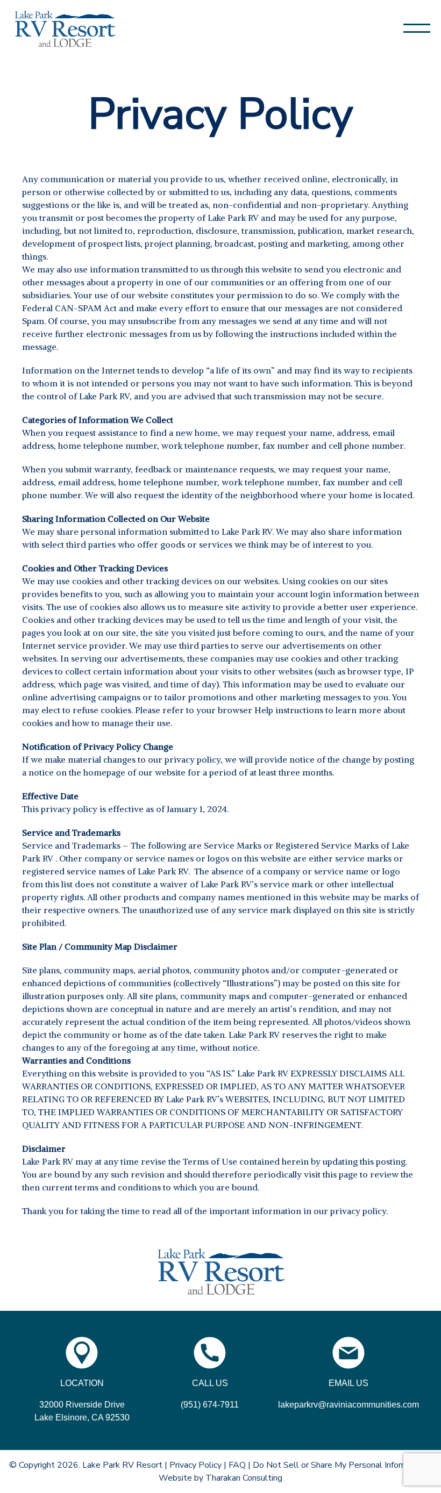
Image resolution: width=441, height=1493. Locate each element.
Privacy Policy (195, 1465)
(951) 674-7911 (210, 1404)
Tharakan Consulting (243, 1478)
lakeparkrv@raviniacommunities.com (348, 1404)
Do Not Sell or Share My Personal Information (340, 1465)
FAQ (237, 1465)
